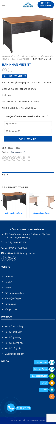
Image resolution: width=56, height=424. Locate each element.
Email (44, 383)
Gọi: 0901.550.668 (39, 376)
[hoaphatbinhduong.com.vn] (28, 5)
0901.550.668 (23, 408)
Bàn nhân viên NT (21, 59)
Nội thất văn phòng (27, 57)
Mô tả (5, 175)
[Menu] (3, 4)
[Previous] (2, 206)
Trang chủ (7, 57)
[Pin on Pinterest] (24, 158)
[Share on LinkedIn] (29, 158)
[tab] (28, 175)
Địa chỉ (44, 390)
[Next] (54, 206)
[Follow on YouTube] (13, 258)
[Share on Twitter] (14, 158)
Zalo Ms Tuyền (40, 369)
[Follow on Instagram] (9, 258)
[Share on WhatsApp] (4, 158)
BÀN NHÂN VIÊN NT (14, 213)
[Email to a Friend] (19, 158)
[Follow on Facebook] (3, 258)
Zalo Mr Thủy (41, 362)
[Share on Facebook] (9, 158)
